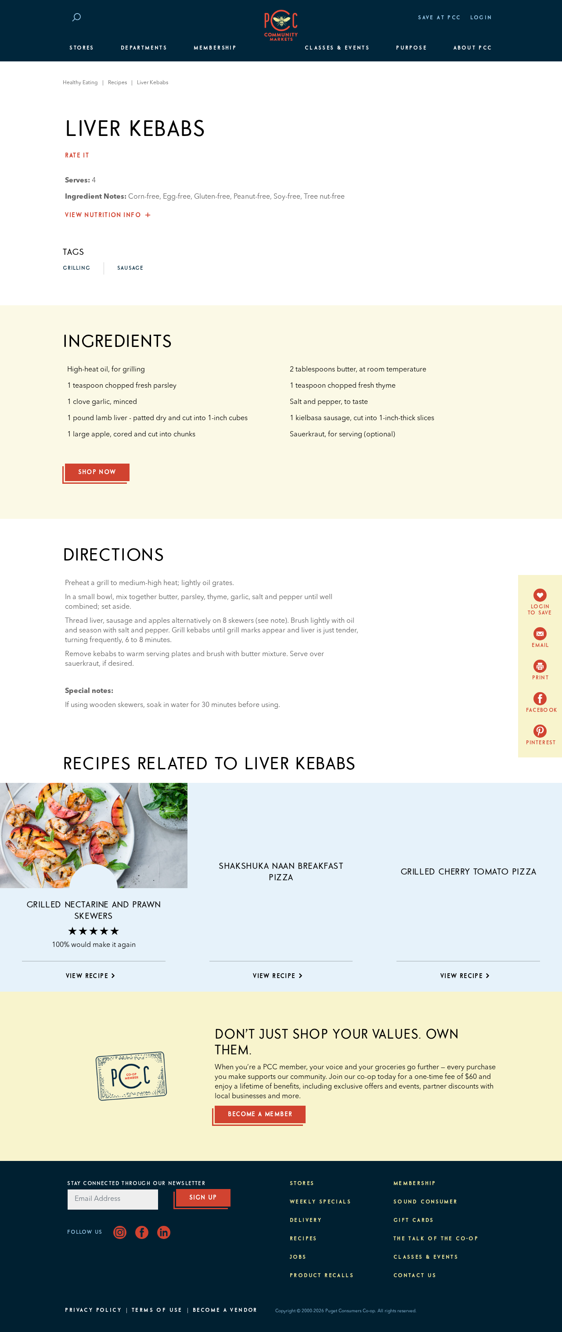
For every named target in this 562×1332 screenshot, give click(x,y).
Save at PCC (439, 18)
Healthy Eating (80, 83)
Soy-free (287, 196)
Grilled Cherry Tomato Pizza (468, 872)
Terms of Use (157, 1310)
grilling (76, 268)
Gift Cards (413, 1220)
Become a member (260, 1114)
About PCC (473, 48)
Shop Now (97, 472)
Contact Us (415, 1275)
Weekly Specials (320, 1202)
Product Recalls (322, 1275)
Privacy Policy (93, 1310)
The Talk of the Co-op (436, 1239)
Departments (144, 48)
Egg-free (177, 196)
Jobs (298, 1257)
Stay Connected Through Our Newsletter (136, 1183)
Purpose (411, 48)
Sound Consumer (425, 1202)
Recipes (117, 83)
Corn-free (143, 196)
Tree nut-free (324, 196)
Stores (81, 48)
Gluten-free (212, 196)
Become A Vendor (225, 1310)
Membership (215, 48)
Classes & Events (337, 48)
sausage (130, 268)
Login (481, 18)
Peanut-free (252, 196)
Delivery (306, 1220)
